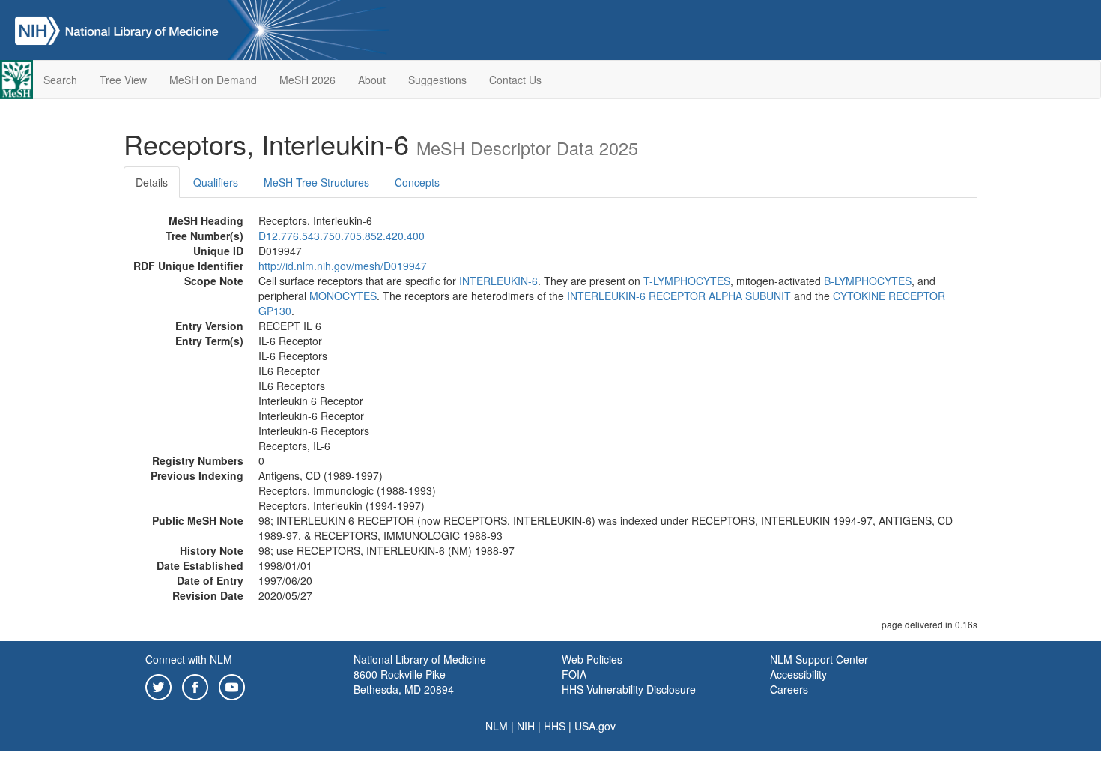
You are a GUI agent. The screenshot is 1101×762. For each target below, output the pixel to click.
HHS (554, 726)
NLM (496, 726)
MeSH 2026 (307, 79)
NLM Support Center (819, 659)
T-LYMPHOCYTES (686, 280)
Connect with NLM (188, 659)
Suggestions (437, 79)
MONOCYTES (343, 295)
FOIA (574, 674)
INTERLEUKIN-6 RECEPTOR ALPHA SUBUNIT (679, 295)
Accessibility (798, 674)
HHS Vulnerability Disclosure (629, 689)
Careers (789, 689)
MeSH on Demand (213, 79)
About (372, 79)
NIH (526, 726)
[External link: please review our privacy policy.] (158, 685)
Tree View (123, 79)
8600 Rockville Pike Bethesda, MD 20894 (404, 682)
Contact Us (515, 79)
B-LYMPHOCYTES (868, 280)
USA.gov (595, 726)
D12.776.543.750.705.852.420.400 (341, 235)
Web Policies (592, 659)
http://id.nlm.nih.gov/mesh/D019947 (342, 265)
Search (60, 79)
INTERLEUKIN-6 (498, 280)
